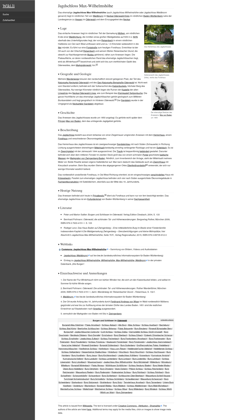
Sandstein (126, 100)
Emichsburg (107, 335)
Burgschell (68, 331)
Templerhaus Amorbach (134, 382)
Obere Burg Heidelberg (73, 368)
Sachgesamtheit (142, 199)
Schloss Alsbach (109, 324)
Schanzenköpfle (80, 375)
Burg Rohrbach (139, 372)
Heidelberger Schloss (163, 348)
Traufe (120, 151)
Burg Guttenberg (127, 345)
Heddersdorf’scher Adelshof (140, 348)
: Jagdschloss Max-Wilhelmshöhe (83, 249)
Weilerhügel (88, 389)
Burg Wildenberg (136, 389)
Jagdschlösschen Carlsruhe (87, 331)
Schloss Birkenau (108, 328)
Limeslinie (63, 93)
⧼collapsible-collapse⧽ (167, 320)
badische (164, 154)
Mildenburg (155, 362)
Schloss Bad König (67, 328)
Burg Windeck (151, 389)
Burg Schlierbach (109, 375)
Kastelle (125, 89)
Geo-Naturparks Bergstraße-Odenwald (115, 82)
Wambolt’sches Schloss (70, 389)
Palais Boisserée (125, 328)
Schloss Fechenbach (110, 338)
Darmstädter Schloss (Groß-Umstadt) (145, 331)
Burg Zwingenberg (124, 392)
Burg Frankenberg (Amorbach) (134, 338)
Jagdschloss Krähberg (128, 355)
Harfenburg (103, 348)
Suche (6, 14)
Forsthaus (63, 138)
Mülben (121, 33)
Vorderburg (78, 385)
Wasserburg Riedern (85, 372)
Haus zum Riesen (118, 348)
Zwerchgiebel (67, 151)
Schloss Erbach (136, 335)
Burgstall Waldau (104, 385)
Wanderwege (72, 78)
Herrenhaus (159, 134)
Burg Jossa (92, 355)
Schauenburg (94, 375)
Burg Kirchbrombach (107, 355)
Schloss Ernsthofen (70, 338)
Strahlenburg (105, 382)
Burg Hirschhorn (137, 351)
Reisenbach (107, 40)
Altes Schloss (134, 324)
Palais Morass (97, 365)
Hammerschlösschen (68, 348)
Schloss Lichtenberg (108, 358)
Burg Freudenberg (79, 341)
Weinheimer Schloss (104, 389)
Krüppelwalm (64, 178)
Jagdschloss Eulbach (89, 338)
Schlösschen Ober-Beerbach (131, 375)
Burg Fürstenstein (137, 341)
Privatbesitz (98, 195)
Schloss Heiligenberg (70, 351)
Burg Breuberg (140, 328)
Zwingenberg (115, 313)
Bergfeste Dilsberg (78, 335)
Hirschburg (123, 351)
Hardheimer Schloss (88, 348)
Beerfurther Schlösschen (88, 328)
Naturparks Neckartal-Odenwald (73, 82)
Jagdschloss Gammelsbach (158, 341)
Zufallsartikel (9, 20)
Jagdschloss (68, 134)
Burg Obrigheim (92, 368)
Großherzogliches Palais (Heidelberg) (153, 345)
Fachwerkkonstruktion (68, 181)
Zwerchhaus (159, 161)
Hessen (78, 19)
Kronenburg (144, 355)
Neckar (126, 19)
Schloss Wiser (121, 389)
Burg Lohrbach (154, 358)
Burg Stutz (117, 382)
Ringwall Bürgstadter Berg (160, 328)
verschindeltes (157, 174)
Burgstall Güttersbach (109, 345)
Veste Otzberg (121, 368)
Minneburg (166, 362)
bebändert (144, 151)
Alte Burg (122, 324)
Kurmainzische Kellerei (73, 358)
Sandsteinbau (123, 144)
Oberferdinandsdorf (136, 165)
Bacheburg (164, 324)
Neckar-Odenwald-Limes (84, 93)
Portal (145, 154)
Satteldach (162, 147)
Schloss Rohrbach (155, 372)
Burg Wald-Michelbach (158, 385)
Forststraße (91, 47)
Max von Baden (166, 115)
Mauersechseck (95, 362)
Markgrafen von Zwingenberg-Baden (87, 158)
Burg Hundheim (78, 355)
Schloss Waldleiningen (137, 385)
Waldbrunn (98, 15)
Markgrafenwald (83, 65)
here (89, 409)
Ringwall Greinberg (89, 345)
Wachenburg (89, 385)
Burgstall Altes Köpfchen (73, 324)
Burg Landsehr (91, 358)
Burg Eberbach (120, 335)
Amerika (97, 308)
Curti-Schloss (107, 331)
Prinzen (61, 121)
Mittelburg (65, 365)
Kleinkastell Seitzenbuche (130, 93)
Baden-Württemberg (153, 15)
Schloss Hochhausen (155, 351)
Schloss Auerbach (150, 324)
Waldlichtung (75, 36)
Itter (59, 47)
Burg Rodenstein (102, 372)
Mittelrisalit (99, 147)
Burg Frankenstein (157, 338)
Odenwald (91, 19)
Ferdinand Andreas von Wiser (125, 301)
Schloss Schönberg (115, 378)
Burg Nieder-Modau (161, 365)
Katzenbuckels (119, 86)
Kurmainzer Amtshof (160, 355)
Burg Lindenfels (139, 358)
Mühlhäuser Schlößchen (116, 365)
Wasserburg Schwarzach (151, 378)
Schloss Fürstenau (96, 341)
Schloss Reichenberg (153, 368)
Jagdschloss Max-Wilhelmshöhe (118, 362)
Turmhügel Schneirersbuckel (76, 378)
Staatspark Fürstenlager (117, 341)
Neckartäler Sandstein (83, 103)
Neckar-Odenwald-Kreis (118, 15)
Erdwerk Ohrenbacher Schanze (158, 335)
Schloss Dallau (121, 331)
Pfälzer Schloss (136, 368)
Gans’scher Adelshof (70, 345)
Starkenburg (77, 382)
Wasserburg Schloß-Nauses (158, 375)
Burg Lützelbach (79, 362)
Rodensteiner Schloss (121, 372)
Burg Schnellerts (97, 378)
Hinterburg (112, 351)
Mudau (90, 54)
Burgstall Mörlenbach (80, 365)
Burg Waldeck (119, 385)
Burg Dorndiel (94, 335)
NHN (135, 36)
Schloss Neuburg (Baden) (140, 365)
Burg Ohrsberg (106, 368)
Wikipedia (87, 405)
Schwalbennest (132, 378)
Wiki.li (9, 5)
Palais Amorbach (92, 324)
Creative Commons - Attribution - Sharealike (139, 405)
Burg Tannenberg (153, 382)
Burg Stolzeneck (91, 382)
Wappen (62, 158)
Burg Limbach (125, 358)
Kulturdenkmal (94, 199)
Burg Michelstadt (141, 362)
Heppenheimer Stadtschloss (94, 351)
